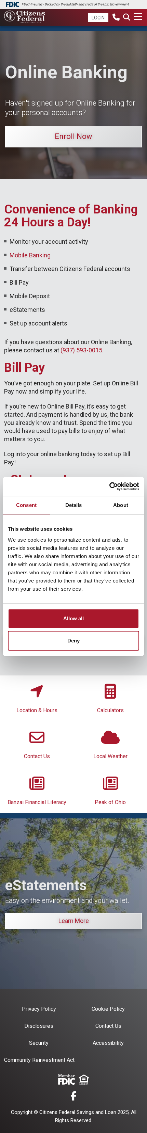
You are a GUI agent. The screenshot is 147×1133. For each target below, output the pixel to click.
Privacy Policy (39, 1009)
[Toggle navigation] (138, 16)
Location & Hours (36, 710)
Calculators (110, 710)
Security (39, 1043)
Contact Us (37, 756)
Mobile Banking (30, 255)
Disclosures (38, 1026)
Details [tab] (73, 505)
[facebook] (74, 1097)
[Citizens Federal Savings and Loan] (24, 17)
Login (98, 17)
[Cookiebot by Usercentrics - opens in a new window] (109, 486)
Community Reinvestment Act (39, 1060)
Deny (73, 640)
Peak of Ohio (110, 802)
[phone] (116, 17)
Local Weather (110, 756)
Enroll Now (73, 136)
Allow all (73, 618)
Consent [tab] (26, 505)
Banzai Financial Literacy (37, 802)
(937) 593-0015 (81, 350)
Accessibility (108, 1043)
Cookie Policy (108, 1009)
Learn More (73, 920)
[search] (126, 17)
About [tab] (120, 505)
